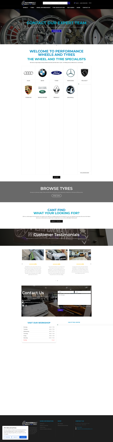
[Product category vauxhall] (70, 91)
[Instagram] (26, 305)
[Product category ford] (56, 74)
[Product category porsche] (28, 91)
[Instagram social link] (91, 3)
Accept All (23, 437)
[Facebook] (23, 305)
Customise (7, 437)
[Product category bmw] (42, 74)
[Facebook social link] (89, 3)
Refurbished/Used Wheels (63, 425)
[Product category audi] (28, 74)
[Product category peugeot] (84, 74)
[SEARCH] (69, 3)
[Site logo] (28, 3)
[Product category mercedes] (70, 74)
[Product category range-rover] (42, 91)
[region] (15, 433)
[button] (1, 26)
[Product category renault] (56, 91)
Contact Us (42, 423)
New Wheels (60, 423)
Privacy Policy (42, 427)
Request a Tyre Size (44, 425)
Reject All (15, 437)
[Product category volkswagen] (84, 128)
